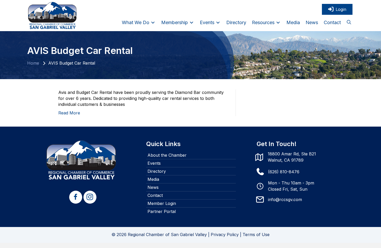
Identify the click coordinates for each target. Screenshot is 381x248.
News (153, 187)
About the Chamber (167, 155)
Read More (69, 112)
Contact (155, 195)
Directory (156, 171)
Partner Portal (161, 211)
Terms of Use (256, 234)
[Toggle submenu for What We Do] (153, 22)
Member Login (161, 203)
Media (153, 179)
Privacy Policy (225, 234)
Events (154, 163)
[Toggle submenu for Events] (218, 22)
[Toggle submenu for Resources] (278, 22)
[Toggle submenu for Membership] (191, 22)
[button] (349, 23)
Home (33, 63)
